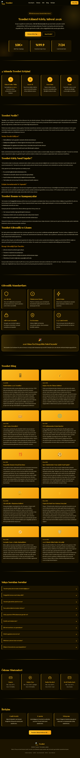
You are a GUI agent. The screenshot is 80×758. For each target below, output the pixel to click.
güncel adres (13, 87)
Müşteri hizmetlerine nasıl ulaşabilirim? (14, 647)
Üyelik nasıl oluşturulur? (10, 621)
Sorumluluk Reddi (40, 752)
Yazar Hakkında (52, 752)
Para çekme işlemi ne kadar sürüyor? (14, 608)
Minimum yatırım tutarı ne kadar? (13, 640)
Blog (47, 2)
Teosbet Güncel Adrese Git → (40, 732)
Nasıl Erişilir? (48, 34)
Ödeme (38, 2)
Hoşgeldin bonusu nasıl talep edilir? (13, 595)
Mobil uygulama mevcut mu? (11, 634)
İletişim (53, 2)
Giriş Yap (74, 2)
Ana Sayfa (31, 2)
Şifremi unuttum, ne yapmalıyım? (12, 627)
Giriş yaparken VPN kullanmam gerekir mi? (15, 614)
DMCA (46, 752)
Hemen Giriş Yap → (33, 34)
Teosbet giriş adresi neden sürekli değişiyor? (16, 588)
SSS (43, 2)
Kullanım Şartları (28, 752)
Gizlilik (34, 752)
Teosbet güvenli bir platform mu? (13, 601)
